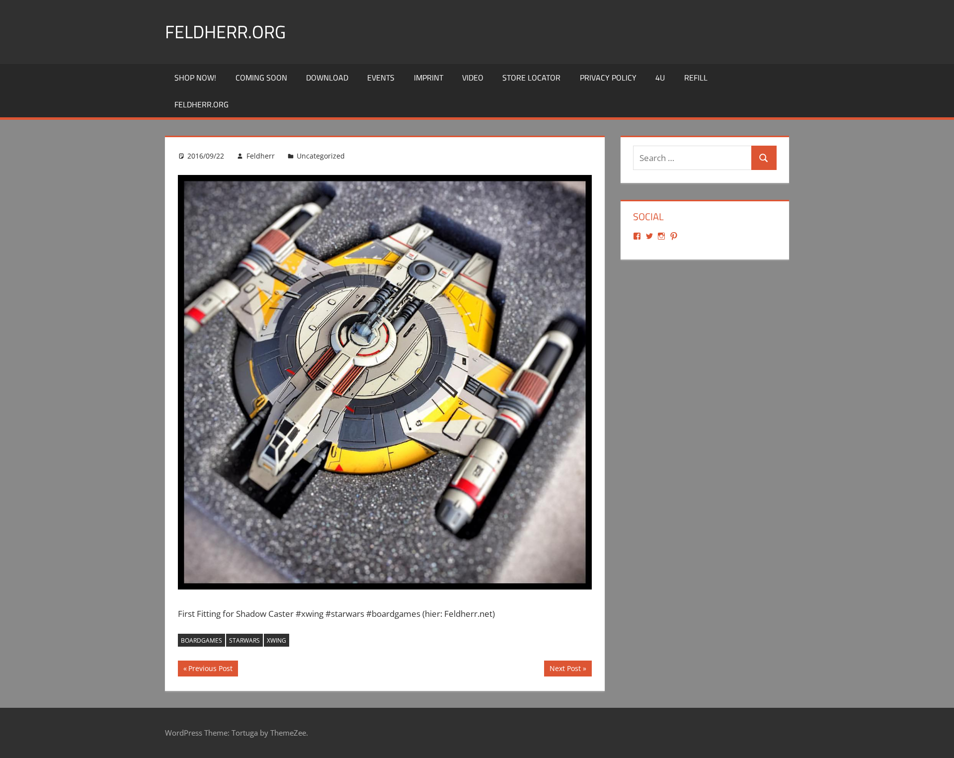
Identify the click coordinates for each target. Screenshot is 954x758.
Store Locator (531, 78)
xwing (276, 640)
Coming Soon (261, 78)
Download (327, 78)
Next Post (565, 670)
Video (472, 78)
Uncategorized (321, 156)
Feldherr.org (225, 31)
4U (660, 78)
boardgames (201, 640)
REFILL (696, 78)
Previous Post (210, 670)
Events (381, 78)
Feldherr (260, 156)
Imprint (428, 78)
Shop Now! (195, 78)
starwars (244, 640)
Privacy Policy (608, 78)
